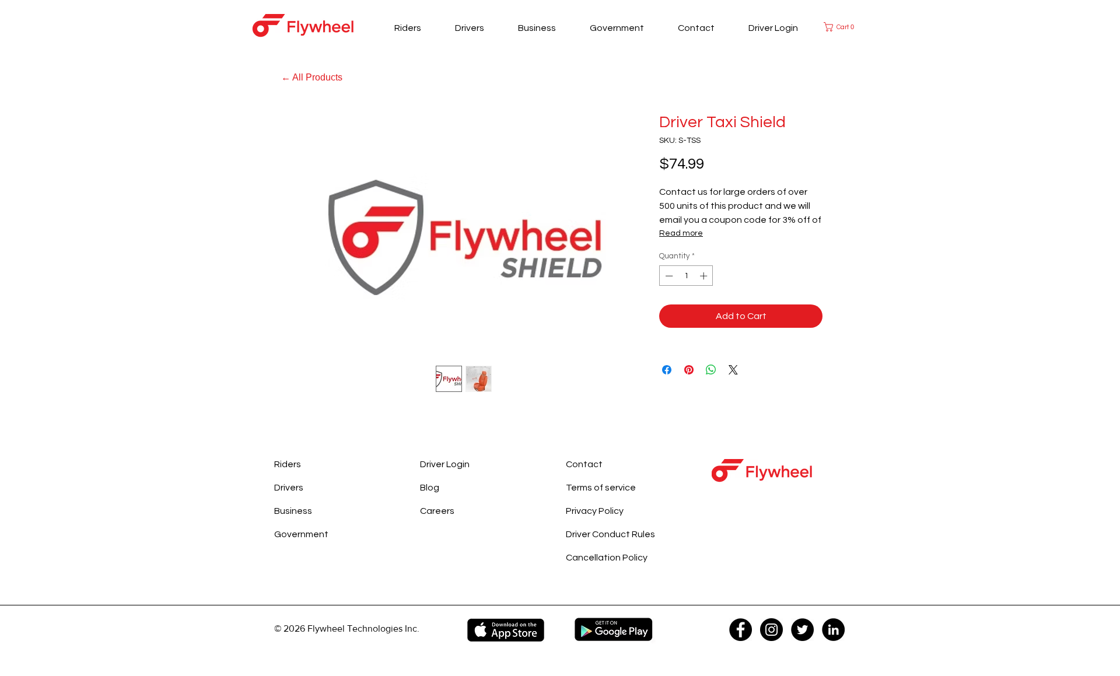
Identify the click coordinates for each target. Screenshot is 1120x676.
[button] (846, 26)
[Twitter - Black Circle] (802, 629)
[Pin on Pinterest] (689, 370)
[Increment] (705, 276)
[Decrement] (668, 276)
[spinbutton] (686, 276)
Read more (681, 233)
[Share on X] (733, 370)
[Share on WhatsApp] (711, 370)
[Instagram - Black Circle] (771, 629)
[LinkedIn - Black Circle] (833, 629)
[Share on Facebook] (667, 370)
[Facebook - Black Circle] (740, 629)
